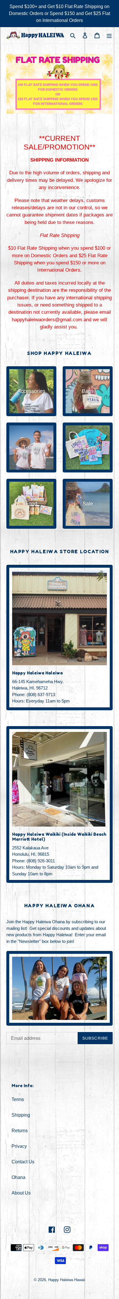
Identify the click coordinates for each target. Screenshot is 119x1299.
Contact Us (23, 1161)
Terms (18, 1099)
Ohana (18, 1177)
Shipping (21, 1115)
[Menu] (109, 35)
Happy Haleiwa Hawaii (66, 1280)
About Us (21, 1192)
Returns (20, 1130)
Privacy (19, 1146)
